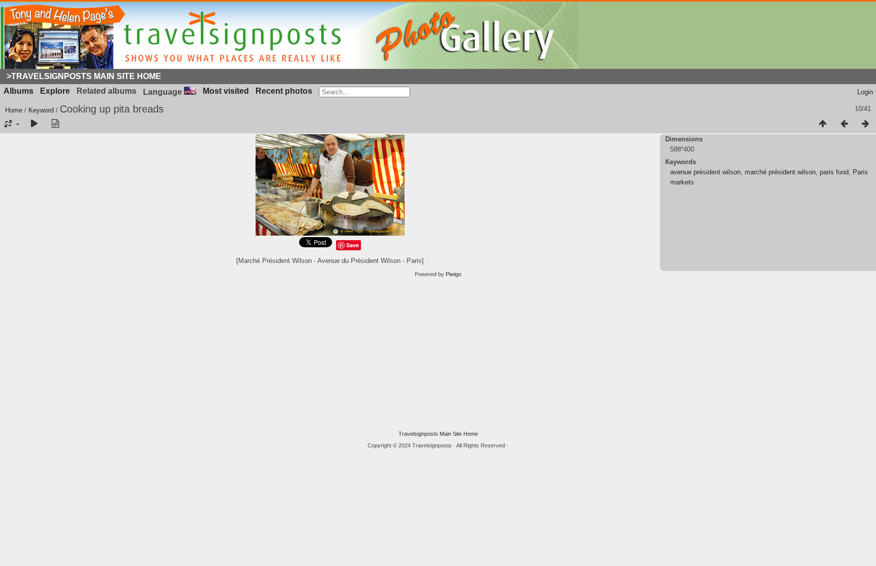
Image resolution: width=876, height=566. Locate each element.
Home (13, 110)
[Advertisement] (438, 354)
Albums (18, 91)
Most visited (226, 91)
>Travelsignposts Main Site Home (84, 76)
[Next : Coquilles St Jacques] (865, 124)
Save (352, 245)
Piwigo (453, 274)
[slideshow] (34, 124)
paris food (834, 172)
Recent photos (284, 91)
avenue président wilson (705, 172)
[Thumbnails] (822, 124)
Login (865, 92)
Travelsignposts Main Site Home (438, 434)
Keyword (41, 110)
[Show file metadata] (55, 124)
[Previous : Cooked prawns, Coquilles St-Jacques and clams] (844, 124)
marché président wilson (780, 172)
